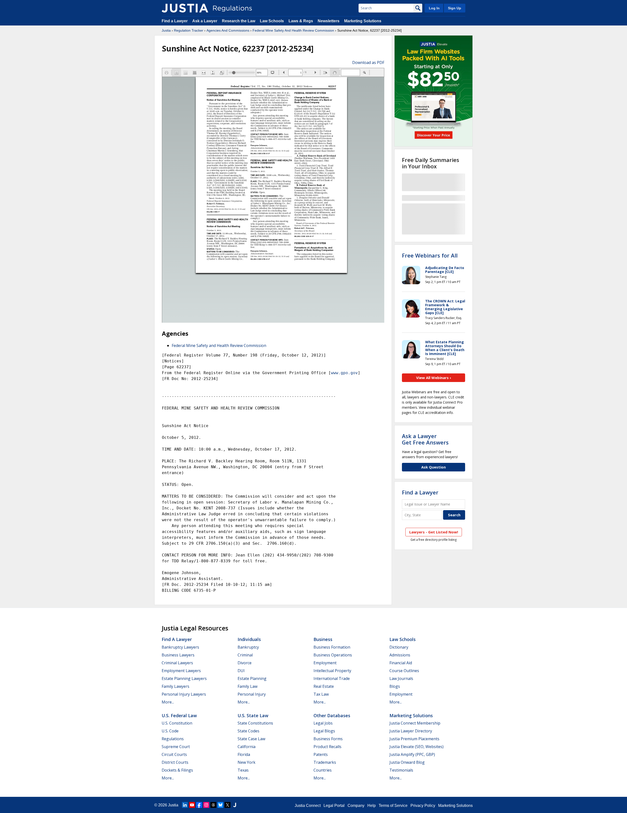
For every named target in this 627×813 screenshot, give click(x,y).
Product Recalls (327, 746)
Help (371, 805)
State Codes (248, 731)
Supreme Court (176, 746)
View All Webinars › (433, 377)
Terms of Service (393, 805)
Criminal (245, 655)
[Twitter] (227, 805)
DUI (241, 670)
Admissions (399, 655)
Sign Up (454, 8)
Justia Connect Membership (414, 723)
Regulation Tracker (188, 30)
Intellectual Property (332, 670)
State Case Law (251, 738)
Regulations (173, 738)
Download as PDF (368, 62)
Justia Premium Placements (414, 738)
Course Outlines (404, 670)
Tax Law (321, 694)
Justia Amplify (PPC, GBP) (412, 754)
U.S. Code (170, 731)
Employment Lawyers (181, 670)
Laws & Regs (301, 21)
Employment (325, 662)
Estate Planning (252, 678)
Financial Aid (400, 662)
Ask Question (433, 467)
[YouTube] (192, 805)
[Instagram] (206, 805)
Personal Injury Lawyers (184, 694)
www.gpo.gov (344, 372)
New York (246, 762)
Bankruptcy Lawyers (180, 647)
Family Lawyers (175, 686)
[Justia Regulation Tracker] (185, 8)
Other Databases (332, 715)
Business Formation (332, 647)
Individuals (249, 639)
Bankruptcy (248, 647)
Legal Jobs (323, 723)
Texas (243, 770)
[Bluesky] (220, 805)
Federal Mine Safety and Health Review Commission (219, 345)
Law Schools (272, 21)
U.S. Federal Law (179, 715)
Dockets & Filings (177, 770)
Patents (321, 754)
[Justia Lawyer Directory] (235, 805)
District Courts (175, 762)
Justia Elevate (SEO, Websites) (416, 746)
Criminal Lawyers (177, 662)
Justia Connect (308, 805)
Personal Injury (252, 694)
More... (168, 702)
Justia (166, 30)
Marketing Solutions (362, 21)
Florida (244, 754)
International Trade (332, 678)
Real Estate (324, 686)
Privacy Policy (422, 805)
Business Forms (328, 738)
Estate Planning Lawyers (184, 678)
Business (323, 639)
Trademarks (325, 762)
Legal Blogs (324, 731)
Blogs (394, 686)
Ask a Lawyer (205, 21)
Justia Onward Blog (407, 762)
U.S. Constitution (177, 723)
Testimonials (401, 770)
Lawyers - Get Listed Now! (433, 532)
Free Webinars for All (430, 255)
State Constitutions (255, 723)
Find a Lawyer (175, 21)
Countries (323, 770)
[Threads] (213, 805)
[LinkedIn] (185, 805)
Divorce (245, 662)
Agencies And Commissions (227, 30)
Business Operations (333, 655)
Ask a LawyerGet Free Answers (425, 439)
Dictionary (398, 647)
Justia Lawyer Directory (410, 731)
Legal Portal (334, 805)
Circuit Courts (174, 754)
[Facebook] (199, 805)
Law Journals (401, 678)
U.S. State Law (253, 715)
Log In (434, 8)
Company (356, 805)
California (246, 746)
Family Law (247, 686)
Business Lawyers (178, 655)
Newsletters (328, 21)
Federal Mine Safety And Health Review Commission (293, 30)
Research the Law (238, 21)
